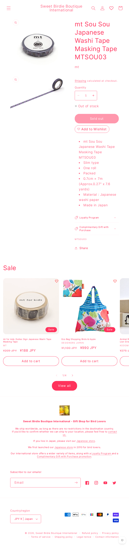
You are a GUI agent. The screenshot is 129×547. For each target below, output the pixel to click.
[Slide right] (72, 375)
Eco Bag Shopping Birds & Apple (79, 339)
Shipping (80, 80)
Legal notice (84, 536)
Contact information (107, 536)
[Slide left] (56, 375)
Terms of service (40, 536)
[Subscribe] (76, 482)
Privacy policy (110, 533)
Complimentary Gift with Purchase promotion (64, 456)
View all (64, 386)
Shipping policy (64, 536)
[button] (8, 8)
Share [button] (83, 248)
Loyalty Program (102, 453)
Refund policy (90, 533)
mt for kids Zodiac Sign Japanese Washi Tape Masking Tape (27, 340)
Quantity (80, 87)
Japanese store (85, 440)
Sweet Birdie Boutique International (56, 533)
